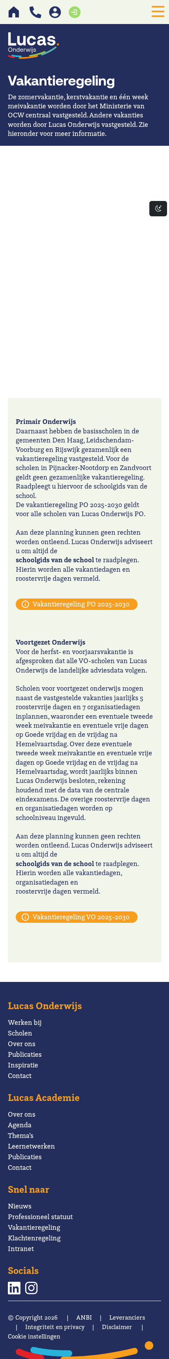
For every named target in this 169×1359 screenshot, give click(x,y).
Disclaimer (117, 1327)
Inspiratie (23, 1065)
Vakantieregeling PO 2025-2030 (81, 604)
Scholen (20, 1033)
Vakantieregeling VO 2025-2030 (81, 917)
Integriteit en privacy (54, 1327)
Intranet (21, 1248)
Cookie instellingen (34, 1336)
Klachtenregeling (34, 1238)
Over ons (21, 1043)
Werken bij (25, 1022)
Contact (19, 1075)
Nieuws (19, 1206)
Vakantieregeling (34, 1227)
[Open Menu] (158, 11)
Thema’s (20, 1135)
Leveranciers (127, 1317)
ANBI (84, 1317)
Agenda (19, 1125)
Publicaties (25, 1054)
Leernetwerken (31, 1146)
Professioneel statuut (40, 1216)
